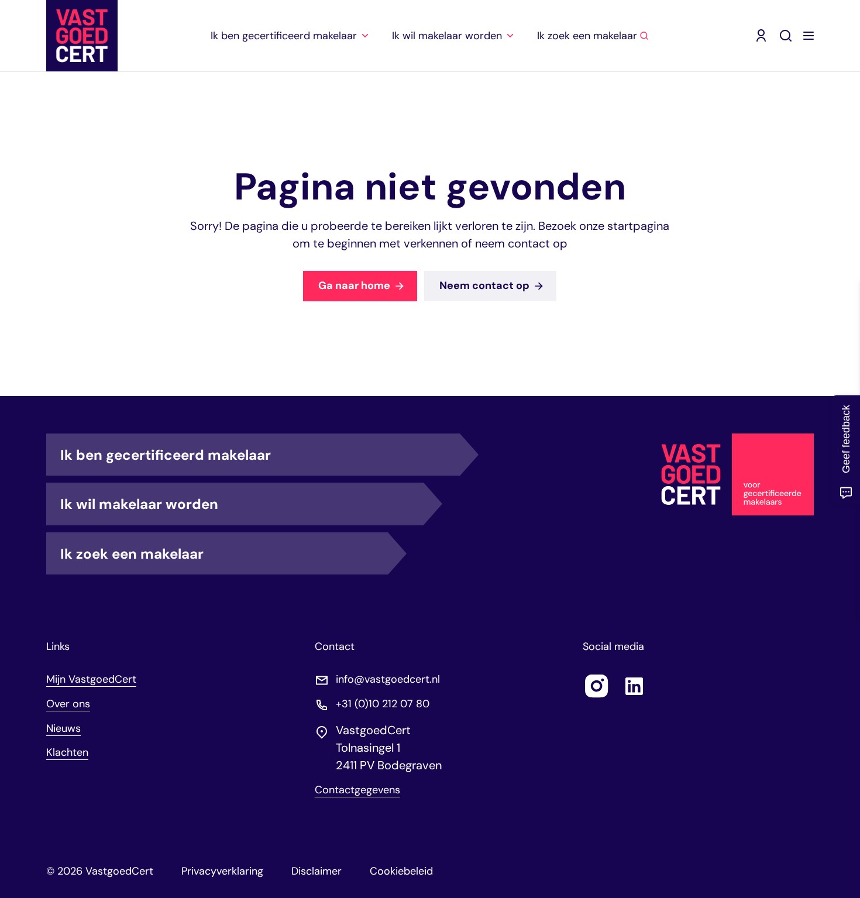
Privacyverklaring (222, 871)
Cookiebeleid (401, 871)
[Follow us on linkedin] (634, 686)
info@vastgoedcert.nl (388, 679)
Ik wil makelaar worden (139, 504)
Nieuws (63, 728)
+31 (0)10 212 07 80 (382, 704)
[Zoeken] (786, 36)
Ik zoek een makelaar (132, 554)
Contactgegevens (357, 790)
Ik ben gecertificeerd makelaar (165, 455)
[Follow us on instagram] (596, 686)
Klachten (67, 752)
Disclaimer (316, 871)
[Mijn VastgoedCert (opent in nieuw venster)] (761, 36)
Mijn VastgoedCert (91, 679)
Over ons (68, 704)
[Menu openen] (808, 35)
